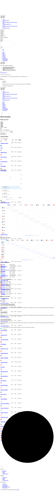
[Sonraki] (4, 17)
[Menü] (1, 40)
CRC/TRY (3, 271)
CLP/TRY (3, 287)
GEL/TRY (3, 294)
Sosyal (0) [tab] (4, 81)
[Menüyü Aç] (1, 47)
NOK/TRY (3, 267)
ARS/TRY (3, 275)
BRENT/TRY (6, 270)
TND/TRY (3, 285)
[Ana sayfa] (3, 50)
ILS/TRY (3, 268)
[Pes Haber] (7, 46)
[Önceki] (1, 17)
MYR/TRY (3, 288)
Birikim (2, 126)
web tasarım (17, 489)
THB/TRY (3, 292)
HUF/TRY (3, 266)
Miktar (6, 127)
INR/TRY (3, 272)
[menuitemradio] (9, 67)
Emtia (2, 124)
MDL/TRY (3, 283)
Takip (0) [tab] (4, 82)
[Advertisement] (27, 7)
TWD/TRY (3, 274)
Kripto (2, 123)
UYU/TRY (3, 291)
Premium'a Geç (4, 72)
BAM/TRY (3, 281)
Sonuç (12, 132)
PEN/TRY (3, 264)
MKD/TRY (4, 284)
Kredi (1, 125)
